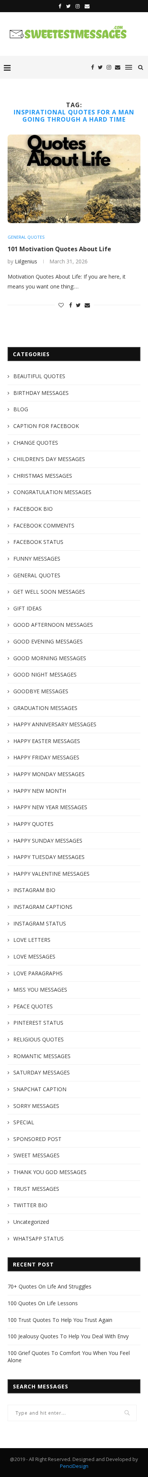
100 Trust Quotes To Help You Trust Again (60, 1319)
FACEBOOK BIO (33, 508)
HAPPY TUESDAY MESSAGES (49, 857)
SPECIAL (23, 1122)
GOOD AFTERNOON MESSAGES (53, 624)
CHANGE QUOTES (35, 442)
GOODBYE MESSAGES (40, 691)
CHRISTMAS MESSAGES (42, 475)
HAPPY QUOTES (33, 823)
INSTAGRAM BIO (34, 890)
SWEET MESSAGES (36, 1155)
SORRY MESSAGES (36, 1105)
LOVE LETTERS (31, 939)
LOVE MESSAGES (34, 956)
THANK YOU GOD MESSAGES (50, 1172)
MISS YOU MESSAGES (40, 989)
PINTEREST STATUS (38, 1022)
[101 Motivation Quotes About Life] (74, 179)
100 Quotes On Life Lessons (43, 1303)
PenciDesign (74, 1466)
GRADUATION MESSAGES (45, 708)
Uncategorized (31, 1221)
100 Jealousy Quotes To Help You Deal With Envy (68, 1336)
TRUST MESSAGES (36, 1188)
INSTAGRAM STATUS (39, 923)
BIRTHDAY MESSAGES (41, 392)
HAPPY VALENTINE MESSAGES (51, 873)
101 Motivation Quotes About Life (59, 249)
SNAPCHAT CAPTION (39, 1089)
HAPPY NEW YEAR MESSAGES (50, 807)
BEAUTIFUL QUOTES (39, 376)
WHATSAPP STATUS (38, 1238)
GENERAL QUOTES (26, 237)
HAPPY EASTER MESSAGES (46, 741)
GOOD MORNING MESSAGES (49, 658)
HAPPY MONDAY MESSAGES (49, 774)
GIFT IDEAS (27, 608)
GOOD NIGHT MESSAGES (45, 674)
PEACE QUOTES (33, 1006)
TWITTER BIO (30, 1205)
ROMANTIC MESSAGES (42, 1056)
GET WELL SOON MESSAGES (49, 591)
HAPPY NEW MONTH (39, 790)
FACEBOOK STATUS (38, 541)
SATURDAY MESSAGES (41, 1072)
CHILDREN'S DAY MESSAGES (49, 459)
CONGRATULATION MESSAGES (52, 492)
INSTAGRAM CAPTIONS (42, 906)
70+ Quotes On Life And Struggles (49, 1286)
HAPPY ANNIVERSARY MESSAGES (54, 724)
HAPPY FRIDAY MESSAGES (46, 757)
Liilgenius (26, 261)
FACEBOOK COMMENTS (43, 525)
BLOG (20, 409)
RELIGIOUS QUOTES (38, 1039)
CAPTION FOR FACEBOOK (46, 425)
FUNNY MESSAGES (36, 558)
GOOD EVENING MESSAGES (48, 641)
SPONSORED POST (37, 1139)
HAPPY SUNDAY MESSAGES (47, 840)
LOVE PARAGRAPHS (38, 973)
